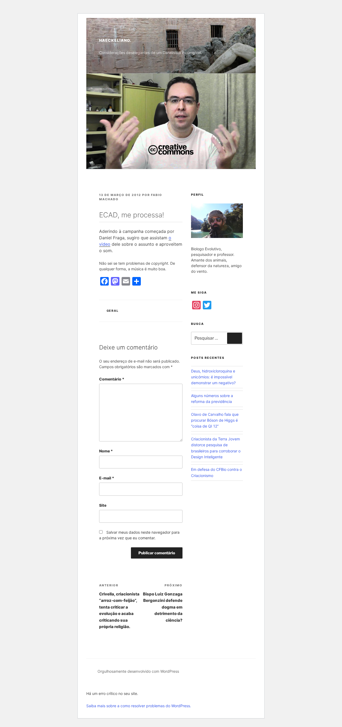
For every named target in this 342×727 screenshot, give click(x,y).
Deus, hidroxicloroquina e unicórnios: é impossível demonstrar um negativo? (213, 377)
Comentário (111, 379)
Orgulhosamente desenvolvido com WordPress (138, 671)
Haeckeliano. (115, 40)
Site (102, 505)
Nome (106, 451)
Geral (113, 311)
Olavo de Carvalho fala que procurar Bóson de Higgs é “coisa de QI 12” (215, 420)
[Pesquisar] (234, 338)
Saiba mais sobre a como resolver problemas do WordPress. (138, 705)
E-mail (106, 478)
